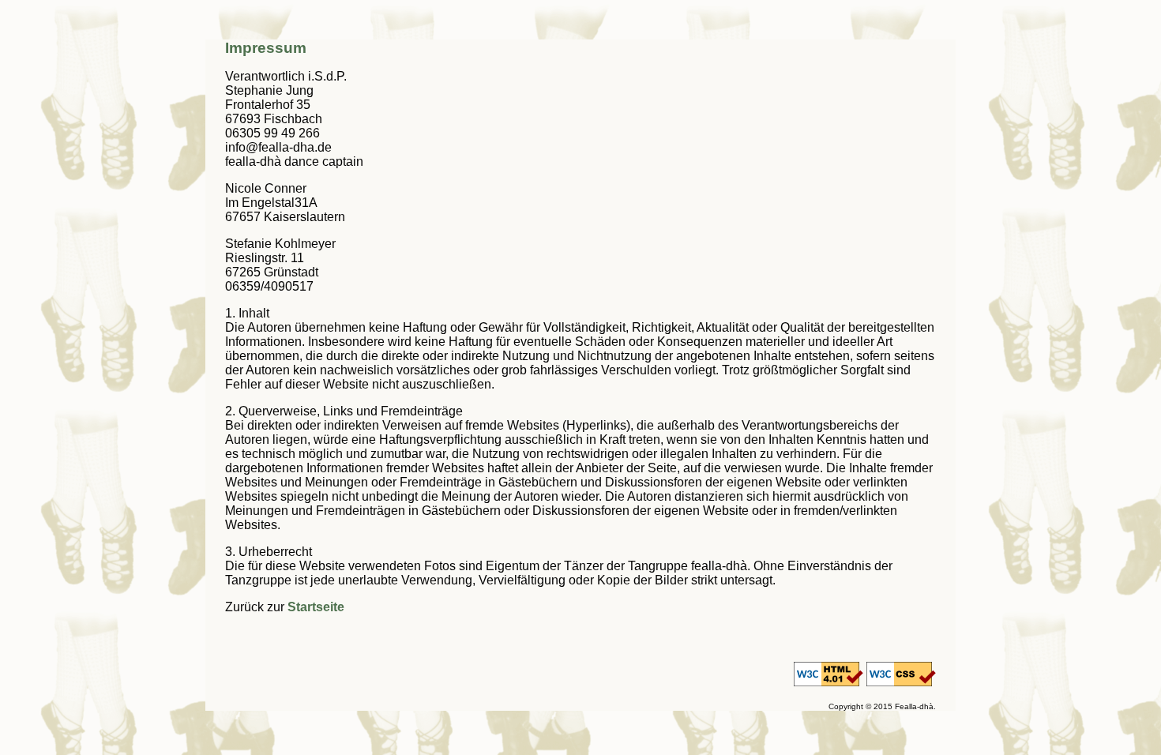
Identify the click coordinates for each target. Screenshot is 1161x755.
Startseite (315, 607)
